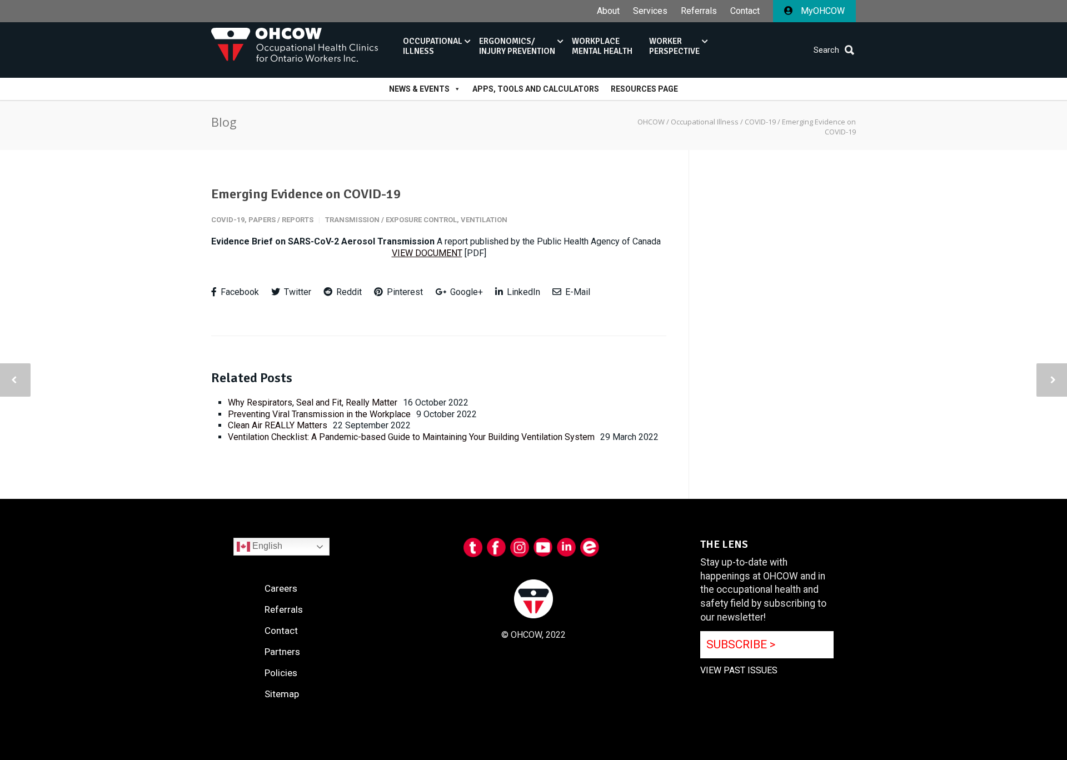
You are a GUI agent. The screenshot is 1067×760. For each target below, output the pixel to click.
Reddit (348, 292)
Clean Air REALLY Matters (277, 425)
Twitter (296, 292)
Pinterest (404, 292)
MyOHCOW (822, 11)
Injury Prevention (517, 46)
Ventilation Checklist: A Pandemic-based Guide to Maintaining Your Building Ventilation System (411, 437)
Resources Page (644, 88)
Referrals (699, 11)
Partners (282, 651)
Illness (432, 46)
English (266, 546)
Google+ (465, 292)
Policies (281, 672)
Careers (281, 588)
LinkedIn (522, 292)
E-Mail (576, 292)
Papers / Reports (280, 220)
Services (650, 11)
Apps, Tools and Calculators (535, 88)
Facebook (238, 292)
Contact (745, 11)
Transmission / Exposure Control (391, 220)
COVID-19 (228, 220)
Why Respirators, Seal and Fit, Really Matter (312, 402)
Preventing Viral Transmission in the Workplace (319, 414)
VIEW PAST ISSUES (738, 670)
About (608, 11)
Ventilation (484, 220)
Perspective (674, 46)
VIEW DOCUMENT (427, 253)
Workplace (602, 46)
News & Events (419, 88)
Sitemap (282, 693)
